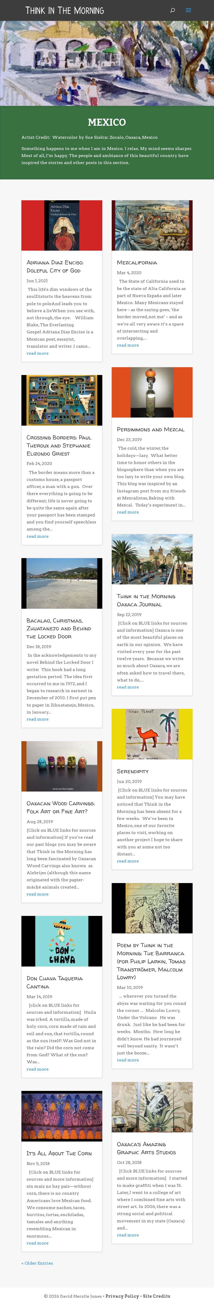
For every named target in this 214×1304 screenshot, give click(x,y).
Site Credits (156, 1296)
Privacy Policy (122, 1296)
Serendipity (132, 771)
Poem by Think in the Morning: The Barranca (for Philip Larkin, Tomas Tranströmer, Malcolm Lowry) (151, 961)
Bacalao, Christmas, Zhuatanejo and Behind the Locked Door (59, 629)
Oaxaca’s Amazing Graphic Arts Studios (146, 1148)
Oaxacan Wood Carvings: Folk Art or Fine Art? (61, 807)
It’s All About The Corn (59, 1153)
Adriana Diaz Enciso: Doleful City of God (55, 266)
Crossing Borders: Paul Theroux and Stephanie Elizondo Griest (59, 445)
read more (38, 353)
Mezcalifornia (137, 262)
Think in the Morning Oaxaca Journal (146, 600)
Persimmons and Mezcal (151, 429)
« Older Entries (37, 1263)
